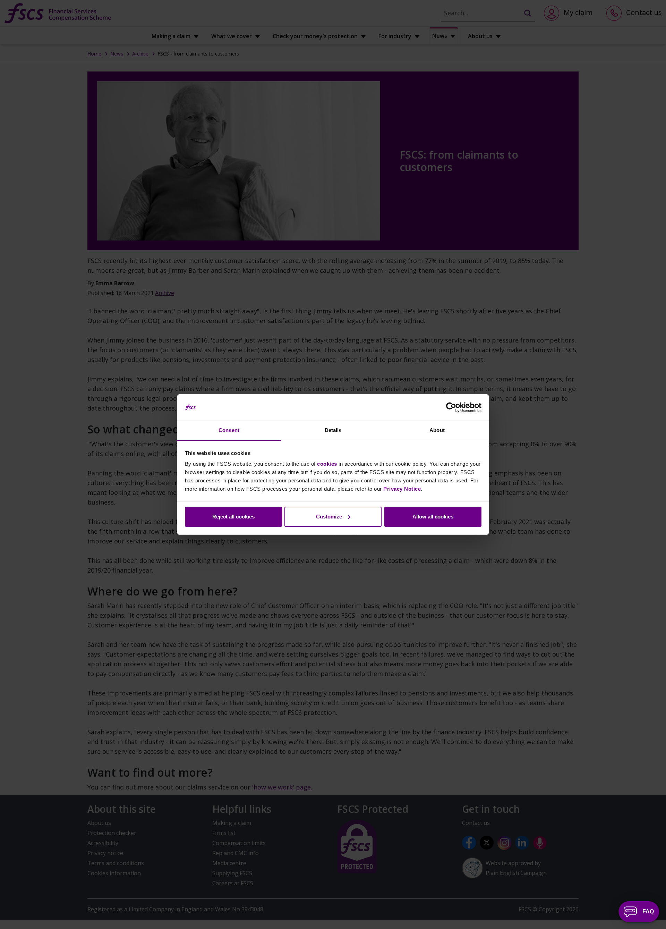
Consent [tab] (229, 430)
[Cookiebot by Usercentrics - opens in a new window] (451, 407)
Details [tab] (333, 430)
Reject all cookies (233, 517)
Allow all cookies (432, 517)
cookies (327, 464)
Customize (329, 517)
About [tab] (437, 430)
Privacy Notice (402, 489)
